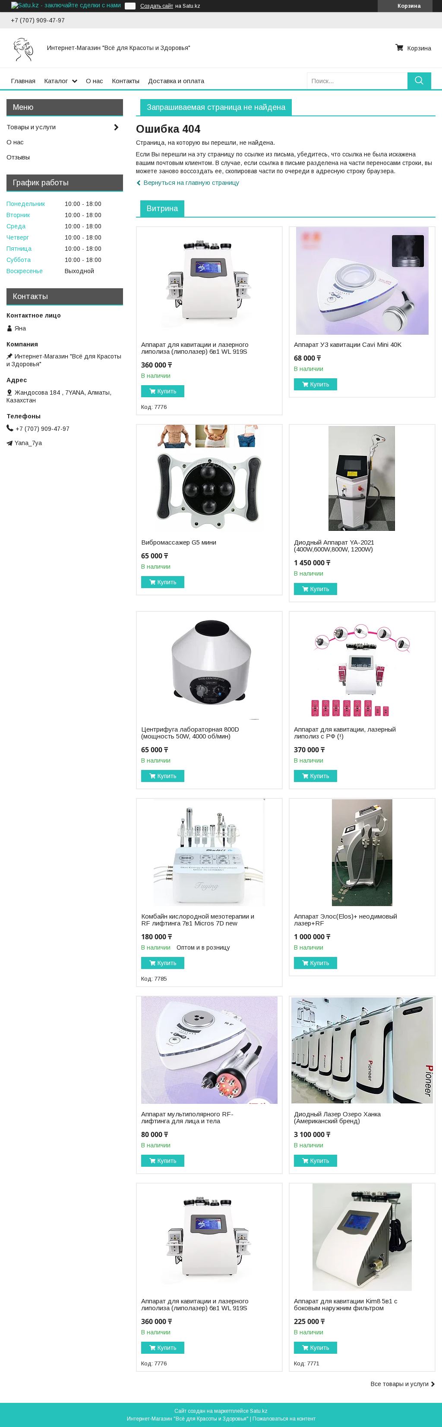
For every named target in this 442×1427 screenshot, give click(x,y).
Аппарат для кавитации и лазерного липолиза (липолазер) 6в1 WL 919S (195, 348)
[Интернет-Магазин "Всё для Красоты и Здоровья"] (24, 47)
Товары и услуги (31, 127)
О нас (94, 80)
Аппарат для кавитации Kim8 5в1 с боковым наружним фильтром (346, 1305)
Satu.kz (259, 1411)
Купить (167, 391)
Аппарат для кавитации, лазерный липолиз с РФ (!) (345, 733)
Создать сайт (156, 6)
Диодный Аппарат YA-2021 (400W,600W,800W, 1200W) (334, 546)
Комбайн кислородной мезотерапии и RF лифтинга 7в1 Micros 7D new (197, 920)
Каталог (56, 80)
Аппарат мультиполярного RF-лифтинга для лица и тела (187, 1118)
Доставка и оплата (176, 80)
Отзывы (18, 157)
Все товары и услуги (400, 1383)
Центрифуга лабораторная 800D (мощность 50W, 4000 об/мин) (190, 733)
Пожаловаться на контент (284, 1419)
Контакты (125, 80)
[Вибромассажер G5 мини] (209, 479)
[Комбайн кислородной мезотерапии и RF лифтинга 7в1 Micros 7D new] (209, 853)
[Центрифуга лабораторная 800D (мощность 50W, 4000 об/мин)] (209, 666)
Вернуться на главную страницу (191, 182)
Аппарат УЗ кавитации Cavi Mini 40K (347, 344)
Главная (23, 80)
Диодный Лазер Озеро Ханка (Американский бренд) (337, 1118)
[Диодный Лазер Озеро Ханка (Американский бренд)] (362, 1050)
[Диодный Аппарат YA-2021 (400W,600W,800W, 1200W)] (362, 479)
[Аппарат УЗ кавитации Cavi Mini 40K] (362, 281)
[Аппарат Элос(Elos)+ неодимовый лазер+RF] (362, 853)
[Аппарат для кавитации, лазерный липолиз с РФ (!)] (362, 666)
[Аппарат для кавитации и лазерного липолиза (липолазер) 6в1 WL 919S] (209, 281)
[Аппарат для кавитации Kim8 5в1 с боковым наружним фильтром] (362, 1237)
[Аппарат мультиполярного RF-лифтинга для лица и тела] (209, 1050)
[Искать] (419, 80)
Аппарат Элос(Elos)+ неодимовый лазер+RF (345, 920)
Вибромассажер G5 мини (178, 542)
